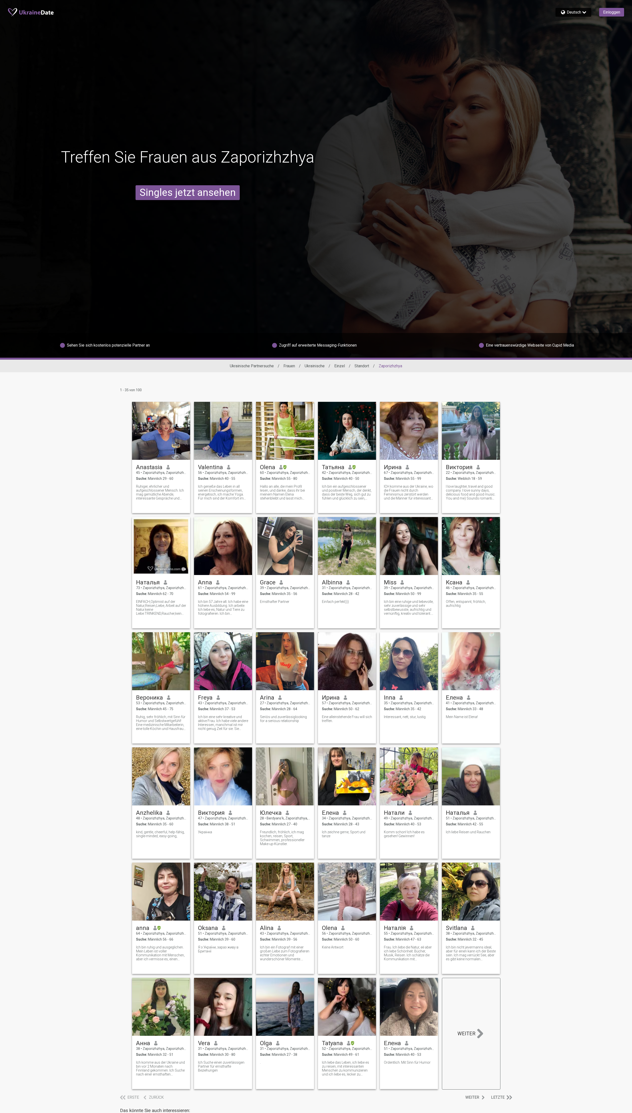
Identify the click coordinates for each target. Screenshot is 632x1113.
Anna (205, 582)
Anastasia (149, 467)
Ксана (454, 582)
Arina (267, 697)
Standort (362, 366)
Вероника (149, 697)
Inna (389, 697)
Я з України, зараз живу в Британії (218, 949)
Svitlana (456, 928)
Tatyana (332, 1043)
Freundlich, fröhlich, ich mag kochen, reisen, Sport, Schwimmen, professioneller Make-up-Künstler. (282, 838)
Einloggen (611, 12)
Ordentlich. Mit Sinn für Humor (407, 1062)
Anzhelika (149, 812)
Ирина (393, 467)
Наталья (148, 582)
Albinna (332, 582)
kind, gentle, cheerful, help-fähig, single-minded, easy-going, (160, 834)
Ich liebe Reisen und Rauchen (468, 832)
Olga (266, 1043)
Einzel (339, 366)
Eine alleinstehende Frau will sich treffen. (347, 719)
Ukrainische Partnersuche (252, 366)
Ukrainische (315, 366)
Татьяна (333, 467)
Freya (205, 697)
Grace (268, 582)
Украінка (205, 832)
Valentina (210, 467)
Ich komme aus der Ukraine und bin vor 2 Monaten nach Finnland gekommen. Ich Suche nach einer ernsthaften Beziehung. (160, 1068)
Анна (143, 1043)
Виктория (459, 467)
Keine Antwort (332, 947)
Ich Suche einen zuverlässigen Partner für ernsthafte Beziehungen (221, 1066)
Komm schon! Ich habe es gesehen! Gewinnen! (404, 834)
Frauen (289, 366)
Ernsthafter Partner (274, 602)
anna (142, 928)
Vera (204, 1043)
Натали (394, 812)
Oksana (208, 928)
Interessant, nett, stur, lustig (405, 717)
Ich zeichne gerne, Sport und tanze (343, 834)
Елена (454, 697)
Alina (267, 928)
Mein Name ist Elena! (462, 717)
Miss (390, 582)
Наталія (395, 928)
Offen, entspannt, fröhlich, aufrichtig (466, 604)
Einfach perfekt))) (335, 602)
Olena (267, 467)
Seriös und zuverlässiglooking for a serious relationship (283, 719)
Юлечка (271, 812)
